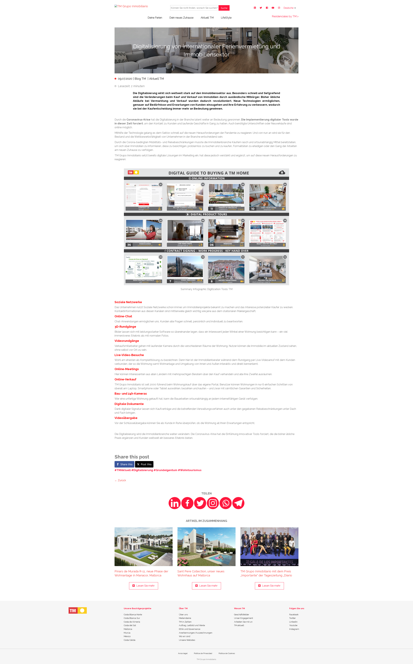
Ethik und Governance (189, 629)
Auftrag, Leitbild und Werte (192, 625)
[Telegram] (238, 503)
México (127, 636)
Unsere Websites (187, 640)
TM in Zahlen (185, 622)
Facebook (293, 614)
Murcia (127, 633)
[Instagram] (213, 503)
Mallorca (128, 629)
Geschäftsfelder (241, 614)
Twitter (292, 618)
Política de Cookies (227, 653)
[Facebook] (187, 503)
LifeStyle (226, 17)
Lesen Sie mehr (145, 585)
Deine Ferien (155, 17)
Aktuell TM (207, 17)
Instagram (294, 629)
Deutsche (289, 8)
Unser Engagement (243, 618)
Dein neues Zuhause (181, 17)
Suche (224, 8)
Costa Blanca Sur (132, 618)
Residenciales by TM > (285, 16)
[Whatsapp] (226, 503)
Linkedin (293, 622)
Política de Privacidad (203, 653)
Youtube (293, 625)
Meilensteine (185, 618)
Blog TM (140, 78)
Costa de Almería (132, 622)
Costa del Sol (130, 625)
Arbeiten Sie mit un (243, 622)
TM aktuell (239, 625)
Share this (126, 464)
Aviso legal (182, 653)
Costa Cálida (129, 640)
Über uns (183, 614)
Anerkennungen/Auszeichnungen (195, 633)
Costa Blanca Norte (133, 614)
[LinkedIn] (175, 503)
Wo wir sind (184, 636)
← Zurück (120, 480)
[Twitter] (200, 503)
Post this (146, 464)
